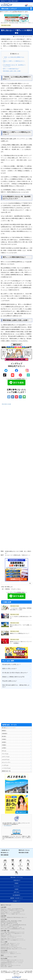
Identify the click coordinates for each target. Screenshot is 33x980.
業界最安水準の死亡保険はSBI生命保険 (9, 922)
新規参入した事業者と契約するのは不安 (13, 676)
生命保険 (12, 861)
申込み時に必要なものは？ (9, 681)
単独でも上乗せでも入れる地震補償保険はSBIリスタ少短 (12, 928)
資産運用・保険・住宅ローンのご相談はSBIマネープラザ (12, 933)
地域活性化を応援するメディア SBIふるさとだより (11, 947)
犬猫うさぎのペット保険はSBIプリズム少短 (10, 926)
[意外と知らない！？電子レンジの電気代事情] (20, 396)
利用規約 (16, 883)
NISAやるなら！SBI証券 (6, 908)
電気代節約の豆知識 (6, 404)
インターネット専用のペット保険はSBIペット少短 (11, 927)
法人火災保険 (12, 869)
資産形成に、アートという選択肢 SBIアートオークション (13, 914)
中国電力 (4, 745)
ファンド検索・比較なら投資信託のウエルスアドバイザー (13, 932)
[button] (16, 832)
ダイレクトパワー (6, 762)
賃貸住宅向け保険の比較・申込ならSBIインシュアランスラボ (13, 948)
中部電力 (4, 739)
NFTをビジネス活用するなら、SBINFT (9, 956)
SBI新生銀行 (3, 917)
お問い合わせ (16, 892)
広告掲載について (16, 901)
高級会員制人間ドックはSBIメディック (9, 952)
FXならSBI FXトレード (5, 911)
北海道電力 (4, 733)
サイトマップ (16, 886)
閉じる (16, 53)
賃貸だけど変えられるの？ (9, 668)
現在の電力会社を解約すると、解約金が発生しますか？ (15, 686)
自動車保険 (5, 861)
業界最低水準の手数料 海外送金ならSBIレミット (17, 917)
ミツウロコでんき (6, 768)
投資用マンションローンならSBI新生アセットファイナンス (13, 940)
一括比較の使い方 (5, 850)
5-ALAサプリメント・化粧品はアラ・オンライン (11, 953)
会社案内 (16, 889)
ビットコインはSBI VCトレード (17, 911)
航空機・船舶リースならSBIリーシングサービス (11, 965)
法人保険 (16, 873)
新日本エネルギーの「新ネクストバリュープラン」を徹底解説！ (20, 642)
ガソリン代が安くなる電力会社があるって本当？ (20, 617)
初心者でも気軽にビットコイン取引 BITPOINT (10, 912)
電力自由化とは (4, 852)
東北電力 (4, 736)
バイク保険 (28, 861)
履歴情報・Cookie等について (16, 898)
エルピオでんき (5, 759)
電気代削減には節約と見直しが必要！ (12, 71)
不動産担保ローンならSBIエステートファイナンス (11, 936)
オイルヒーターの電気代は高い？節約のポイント (17, 555)
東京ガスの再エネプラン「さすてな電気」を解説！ (20, 625)
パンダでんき (5, 765)
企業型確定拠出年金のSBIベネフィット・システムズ (11, 962)
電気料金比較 (20, 865)
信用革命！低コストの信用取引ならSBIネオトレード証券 (12, 910)
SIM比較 (28, 865)
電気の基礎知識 (4, 855)
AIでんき (4, 750)
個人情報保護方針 (16, 895)
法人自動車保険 (5, 869)
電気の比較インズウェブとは (16, 877)
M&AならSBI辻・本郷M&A (6, 966)
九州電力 (4, 748)
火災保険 (20, 861)
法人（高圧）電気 (20, 869)
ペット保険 (13, 865)
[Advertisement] (16, 478)
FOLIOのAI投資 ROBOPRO (17, 908)
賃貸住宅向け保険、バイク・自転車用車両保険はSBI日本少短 (13, 924)
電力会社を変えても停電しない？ (11, 664)
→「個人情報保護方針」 (7, 825)
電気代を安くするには (24, 850)
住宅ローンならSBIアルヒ (6, 934)
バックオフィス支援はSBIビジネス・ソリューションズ (12, 961)
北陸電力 (4, 742)
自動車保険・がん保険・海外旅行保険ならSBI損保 (11, 920)
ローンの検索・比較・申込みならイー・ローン (10, 943)
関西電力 (4, 730)
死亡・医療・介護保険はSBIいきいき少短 (9, 923)
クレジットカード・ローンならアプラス (9, 946)
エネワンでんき (5, 756)
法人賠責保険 (28, 869)
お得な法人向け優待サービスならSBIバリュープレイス (12, 960)
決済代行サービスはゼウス (6, 964)
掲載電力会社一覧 (6, 771)
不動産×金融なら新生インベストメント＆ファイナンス (12, 938)
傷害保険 (5, 865)
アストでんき (5, 753)
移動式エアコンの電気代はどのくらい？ (19, 633)
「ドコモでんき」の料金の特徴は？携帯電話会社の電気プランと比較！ (20, 608)
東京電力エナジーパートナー (9, 727)
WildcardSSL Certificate (16, 834)
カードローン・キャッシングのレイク (8, 937)
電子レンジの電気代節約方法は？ (11, 68)
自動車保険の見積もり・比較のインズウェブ (10, 944)
